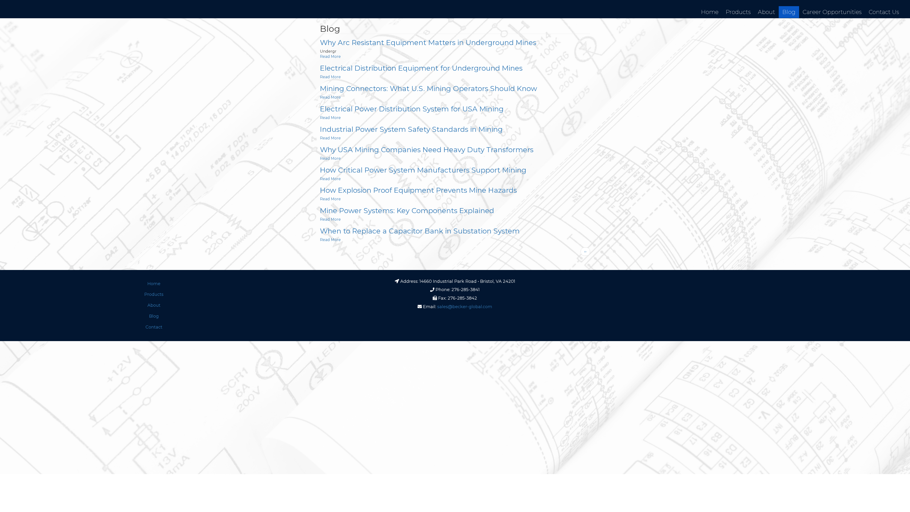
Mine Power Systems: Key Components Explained (407, 210)
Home (710, 12)
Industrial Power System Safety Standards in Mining (411, 129)
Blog (789, 12)
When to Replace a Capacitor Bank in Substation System (420, 231)
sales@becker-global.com (464, 306)
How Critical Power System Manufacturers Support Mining (423, 170)
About (766, 12)
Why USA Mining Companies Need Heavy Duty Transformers (426, 149)
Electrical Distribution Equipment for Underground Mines (421, 68)
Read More (330, 56)
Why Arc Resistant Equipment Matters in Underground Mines (428, 42)
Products (738, 12)
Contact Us (884, 12)
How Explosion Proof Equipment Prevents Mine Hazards (418, 190)
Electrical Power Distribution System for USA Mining (412, 109)
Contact (154, 327)
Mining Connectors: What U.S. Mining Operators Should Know (428, 88)
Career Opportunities (832, 12)
